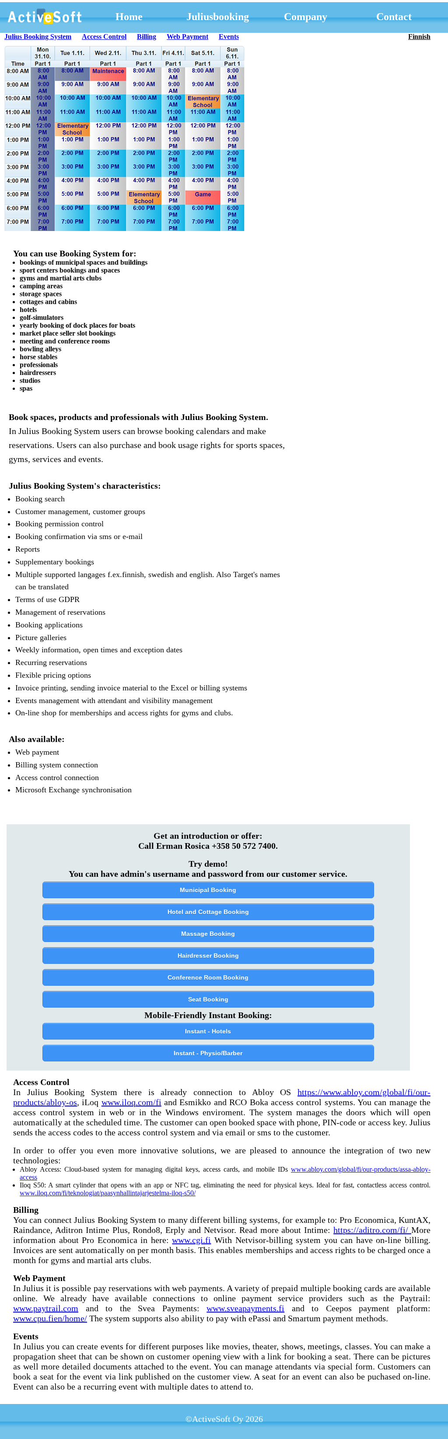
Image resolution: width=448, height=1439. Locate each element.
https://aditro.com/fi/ (372, 1230)
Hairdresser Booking (208, 955)
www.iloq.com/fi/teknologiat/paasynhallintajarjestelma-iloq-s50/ (108, 1193)
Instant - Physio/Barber (208, 1053)
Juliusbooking (217, 16)
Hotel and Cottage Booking (208, 911)
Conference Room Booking (208, 977)
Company (305, 16)
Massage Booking (208, 933)
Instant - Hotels (208, 1031)
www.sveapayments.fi (245, 1308)
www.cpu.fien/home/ (50, 1318)
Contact (394, 16)
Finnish (419, 36)
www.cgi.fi (191, 1240)
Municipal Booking (208, 889)
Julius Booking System (37, 36)
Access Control (104, 36)
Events (229, 36)
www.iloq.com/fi (131, 1102)
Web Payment (187, 36)
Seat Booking (208, 999)
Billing (146, 36)
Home (129, 16)
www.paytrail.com (45, 1308)
